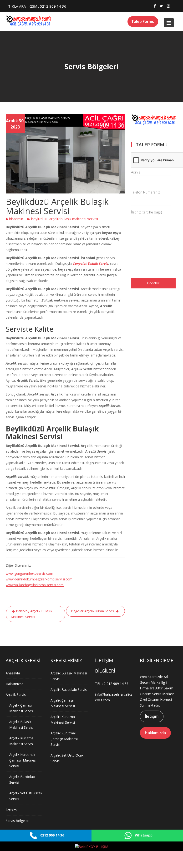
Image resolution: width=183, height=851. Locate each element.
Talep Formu (142, 21)
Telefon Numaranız (145, 192)
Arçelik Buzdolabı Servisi (69, 689)
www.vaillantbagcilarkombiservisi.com (35, 585)
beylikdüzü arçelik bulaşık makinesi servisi (64, 218)
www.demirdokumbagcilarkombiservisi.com (39, 579)
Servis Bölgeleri (17, 820)
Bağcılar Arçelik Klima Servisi (93, 611)
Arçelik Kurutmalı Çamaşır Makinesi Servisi (22, 760)
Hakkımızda (14, 684)
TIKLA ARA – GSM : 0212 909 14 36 (37, 6)
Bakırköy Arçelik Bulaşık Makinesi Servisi (31, 614)
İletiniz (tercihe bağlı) (146, 212)
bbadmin (16, 218)
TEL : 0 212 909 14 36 (111, 683)
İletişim (11, 810)
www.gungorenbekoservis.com (29, 573)
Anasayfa (13, 673)
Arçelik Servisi (16, 694)
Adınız (135, 172)
